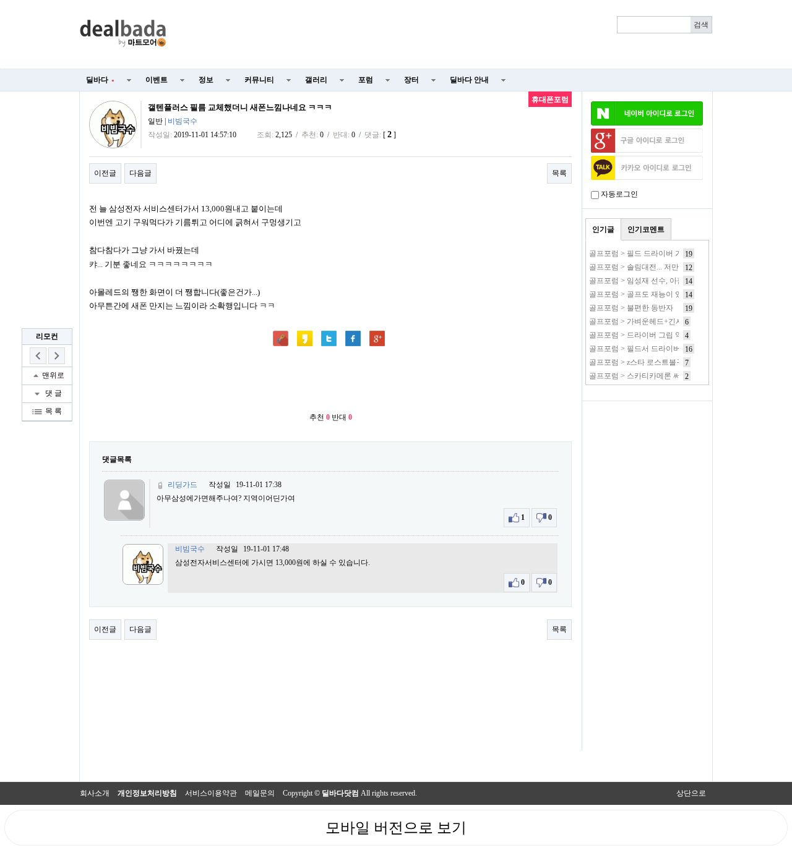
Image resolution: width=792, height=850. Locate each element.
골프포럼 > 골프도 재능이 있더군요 (647, 294)
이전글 (105, 173)
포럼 (365, 79)
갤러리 (316, 79)
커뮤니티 (259, 79)
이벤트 (156, 79)
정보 (206, 79)
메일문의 (260, 793)
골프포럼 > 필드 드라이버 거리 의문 (648, 253)
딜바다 (100, 79)
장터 (411, 79)
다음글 (140, 173)
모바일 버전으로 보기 (396, 828)
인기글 (603, 229)
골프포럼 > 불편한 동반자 (631, 308)
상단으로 (691, 793)
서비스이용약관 (211, 793)
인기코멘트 (646, 229)
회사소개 (95, 793)
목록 (559, 173)
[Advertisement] (447, 34)
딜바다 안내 (469, 79)
